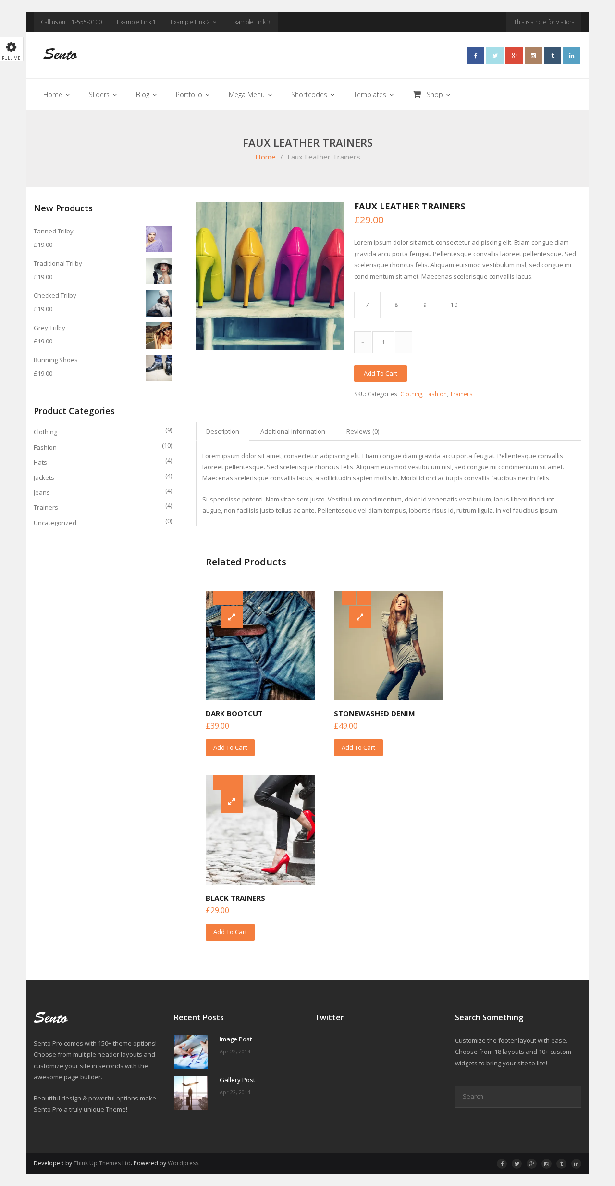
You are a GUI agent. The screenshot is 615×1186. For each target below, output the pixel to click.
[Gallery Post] (191, 1093)
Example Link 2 (190, 22)
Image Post (236, 1039)
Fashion (436, 394)
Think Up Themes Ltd (102, 1163)
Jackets (44, 477)
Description (222, 431)
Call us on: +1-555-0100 (71, 22)
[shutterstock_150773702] (270, 276)
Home (265, 156)
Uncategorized (55, 522)
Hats (40, 462)
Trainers (461, 394)
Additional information (292, 431)
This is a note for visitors (544, 22)
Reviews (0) (362, 431)
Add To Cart (230, 747)
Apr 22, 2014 (235, 1051)
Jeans (42, 492)
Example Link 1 (136, 22)
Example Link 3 (251, 22)
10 (454, 304)
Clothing (411, 394)
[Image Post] (191, 1052)
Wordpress (183, 1163)
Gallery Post (237, 1080)
